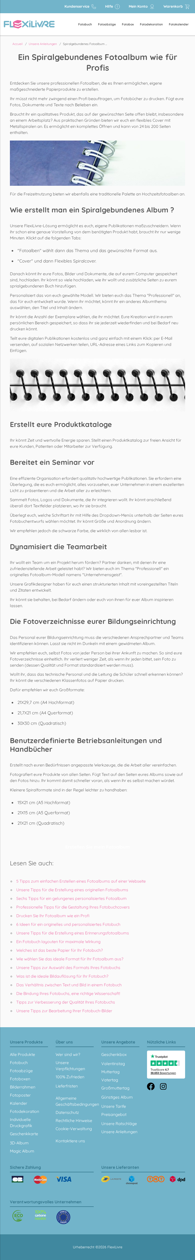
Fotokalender (179, 24)
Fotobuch (85, 24)
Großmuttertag (115, 1087)
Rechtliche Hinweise (74, 1120)
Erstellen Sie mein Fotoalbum (97, 847)
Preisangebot (113, 1114)
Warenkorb (174, 6)
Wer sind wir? (68, 1054)
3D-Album (19, 1142)
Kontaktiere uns (70, 1140)
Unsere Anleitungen (119, 1131)
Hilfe (109, 6)
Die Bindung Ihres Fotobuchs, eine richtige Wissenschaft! (68, 993)
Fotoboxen (20, 1078)
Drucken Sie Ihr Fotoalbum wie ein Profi (52, 915)
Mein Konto (139, 6)
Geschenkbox (114, 1054)
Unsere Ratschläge (119, 1123)
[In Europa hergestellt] (40, 1215)
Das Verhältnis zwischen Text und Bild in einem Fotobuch (69, 984)
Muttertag (110, 1071)
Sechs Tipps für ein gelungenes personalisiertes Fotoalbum (71, 898)
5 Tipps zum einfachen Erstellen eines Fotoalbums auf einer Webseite (81, 881)
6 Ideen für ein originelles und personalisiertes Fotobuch (68, 924)
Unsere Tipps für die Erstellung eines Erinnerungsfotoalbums (72, 932)
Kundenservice (77, 6)
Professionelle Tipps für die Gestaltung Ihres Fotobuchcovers (73, 907)
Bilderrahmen (22, 1086)
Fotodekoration (151, 24)
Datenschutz (67, 1112)
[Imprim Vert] (17, 1216)
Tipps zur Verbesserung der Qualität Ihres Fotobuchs (65, 1002)
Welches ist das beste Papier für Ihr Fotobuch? (59, 950)
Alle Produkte (22, 1054)
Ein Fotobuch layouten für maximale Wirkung (58, 941)
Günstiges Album (117, 1097)
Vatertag (109, 1079)
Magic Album (22, 1151)
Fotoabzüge (107, 24)
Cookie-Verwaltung (74, 1128)
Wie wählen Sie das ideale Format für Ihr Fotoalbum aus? (69, 958)
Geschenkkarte (24, 1133)
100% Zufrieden (70, 1076)
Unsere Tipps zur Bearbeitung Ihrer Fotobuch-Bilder (64, 1010)
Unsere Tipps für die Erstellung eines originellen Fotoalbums (72, 889)
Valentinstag (113, 1063)
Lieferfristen (67, 1085)
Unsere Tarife (113, 1106)
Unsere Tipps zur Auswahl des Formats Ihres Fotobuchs (68, 967)
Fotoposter (20, 1095)
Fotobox (128, 24)
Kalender (18, 1103)
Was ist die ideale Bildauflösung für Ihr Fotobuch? (62, 976)
